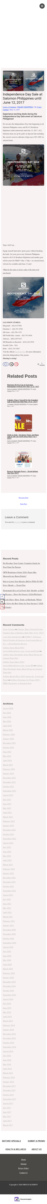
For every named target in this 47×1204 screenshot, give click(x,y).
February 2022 (9, 869)
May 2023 (7, 808)
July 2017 (7, 1107)
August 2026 (8, 708)
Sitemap (23, 1164)
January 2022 (8, 873)
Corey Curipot (8, 629)
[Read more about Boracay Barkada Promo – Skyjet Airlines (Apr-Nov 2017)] (23, 459)
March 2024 (8, 765)
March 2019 (8, 1021)
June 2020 (7, 956)
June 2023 (7, 804)
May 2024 (7, 756)
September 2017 (9, 1099)
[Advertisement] (23, 36)
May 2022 (7, 856)
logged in (17, 522)
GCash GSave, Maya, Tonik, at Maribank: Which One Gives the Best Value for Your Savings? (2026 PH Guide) (23, 603)
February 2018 (9, 1077)
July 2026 (7, 712)
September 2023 (9, 791)
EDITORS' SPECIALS (11, 1141)
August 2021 (8, 895)
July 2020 (7, 951)
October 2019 (8, 990)
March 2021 (8, 916)
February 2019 (9, 1025)
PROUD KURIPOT (18, 4)
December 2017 (9, 1086)
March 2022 (8, 864)
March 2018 (8, 1073)
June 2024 (7, 751)
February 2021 (9, 921)
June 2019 (7, 1008)
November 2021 (9, 882)
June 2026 (7, 717)
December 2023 (9, 777)
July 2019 (7, 1003)
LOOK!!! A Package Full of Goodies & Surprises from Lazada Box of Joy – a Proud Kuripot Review (22, 640)
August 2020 (8, 947)
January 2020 (8, 977)
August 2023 (8, 795)
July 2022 (7, 847)
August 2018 (8, 1051)
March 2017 (8, 1125)
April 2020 (7, 964)
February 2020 (9, 973)
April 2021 (7, 912)
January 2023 (8, 825)
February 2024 (9, 769)
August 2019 (8, 999)
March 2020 (8, 968)
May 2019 (7, 1012)
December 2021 (9, 877)
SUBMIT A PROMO (36, 1141)
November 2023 (9, 782)
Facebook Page (20, 351)
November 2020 (9, 934)
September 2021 (9, 890)
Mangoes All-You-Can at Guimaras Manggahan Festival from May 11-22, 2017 (23, 385)
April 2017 (7, 1120)
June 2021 (7, 903)
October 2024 (8, 747)
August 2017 (8, 1103)
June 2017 (7, 1112)
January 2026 (8, 738)
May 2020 (7, 960)
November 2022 (9, 830)
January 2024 (8, 773)
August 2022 (8, 843)
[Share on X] (11, 364)
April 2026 (7, 725)
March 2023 (8, 817)
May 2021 (7, 908)
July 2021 (7, 899)
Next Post (23, 504)
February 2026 (9, 734)
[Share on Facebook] (2, 596)
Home (23, 1159)
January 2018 (8, 1081)
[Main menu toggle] (42, 6)
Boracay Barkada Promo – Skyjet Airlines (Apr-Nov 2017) (22, 472)
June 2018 (7, 1060)
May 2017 (7, 1116)
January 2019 (8, 1029)
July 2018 (7, 1055)
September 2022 (9, 838)
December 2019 (9, 982)
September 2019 (9, 995)
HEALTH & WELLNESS (15, 1149)
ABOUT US (37, 1149)
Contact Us (24, 1172)
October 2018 (8, 1042)
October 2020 (8, 938)
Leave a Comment (9, 107)
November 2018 (9, 1038)
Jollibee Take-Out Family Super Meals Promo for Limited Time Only (23, 669)
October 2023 (8, 786)
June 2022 (7, 851)
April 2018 (7, 1068)
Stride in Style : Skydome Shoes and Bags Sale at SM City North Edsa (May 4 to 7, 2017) (23, 436)
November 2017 (9, 1090)
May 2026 (7, 721)
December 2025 (9, 743)
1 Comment (10, 404)
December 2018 (9, 1034)
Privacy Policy (23, 1168)
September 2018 (9, 1047)
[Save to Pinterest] (16, 364)
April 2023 (7, 812)
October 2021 (8, 886)
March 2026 (8, 730)
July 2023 (7, 799)
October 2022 (8, 834)
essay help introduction (12, 636)
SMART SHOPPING (25, 107)
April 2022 (7, 860)
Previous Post (23, 497)
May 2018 (7, 1064)
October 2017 (8, 1094)
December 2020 (9, 929)
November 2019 (9, 986)
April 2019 (7, 1016)
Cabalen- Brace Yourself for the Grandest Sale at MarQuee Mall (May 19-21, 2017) (22, 401)
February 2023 (9, 821)
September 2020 (9, 942)
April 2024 (7, 760)
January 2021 (8, 925)
